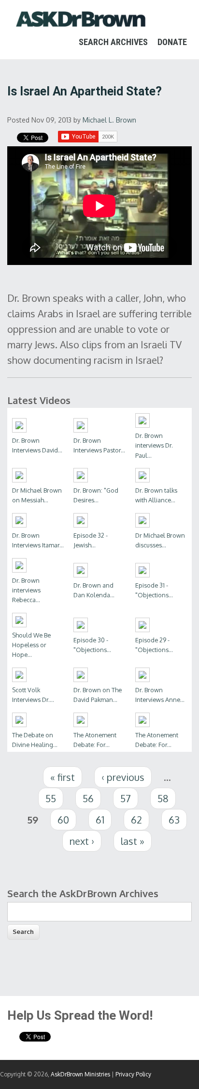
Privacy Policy (133, 1074)
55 (50, 798)
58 (163, 798)
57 (125, 798)
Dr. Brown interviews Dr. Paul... (154, 445)
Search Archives (113, 42)
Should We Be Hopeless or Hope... (31, 644)
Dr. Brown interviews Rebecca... (26, 590)
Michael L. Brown (109, 120)
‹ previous (122, 777)
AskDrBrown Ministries (80, 1074)
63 (174, 819)
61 (100, 819)
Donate (172, 42)
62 (136, 819)
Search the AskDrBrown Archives (82, 893)
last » (132, 841)
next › (82, 841)
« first (62, 777)
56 (88, 798)
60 (63, 819)
